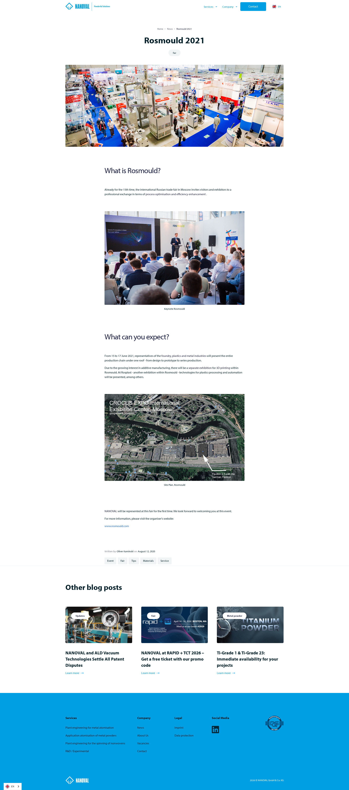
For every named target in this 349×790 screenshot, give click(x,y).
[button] (211, 6)
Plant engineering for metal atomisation (89, 727)
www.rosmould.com (117, 526)
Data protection (184, 735)
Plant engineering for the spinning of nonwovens (95, 743)
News (170, 28)
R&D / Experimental (77, 751)
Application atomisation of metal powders (90, 735)
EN (12, 786)
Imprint (178, 727)
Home (160, 28)
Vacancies (143, 743)
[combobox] (13, 786)
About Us (142, 735)
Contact (253, 6)
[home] (133, 7)
